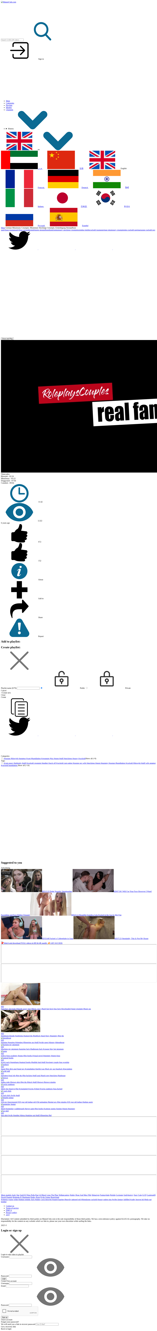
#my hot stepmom (56, 1049)
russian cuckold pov (147, 230)
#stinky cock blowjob (43, 1199)
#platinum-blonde (8, 1036)
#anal (42, 1036)
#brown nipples (49, 1082)
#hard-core (44, 1076)
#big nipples (61, 1102)
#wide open (43, 1042)
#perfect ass (39, 1069)
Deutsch (85, 188)
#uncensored (12, 1102)
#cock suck (5, 1062)
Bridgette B (17, 1197)
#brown (40, 1082)
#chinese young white (9, 1199)
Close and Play (7, 339)
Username (5, 1257)
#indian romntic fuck (26, 1199)
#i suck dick (5, 1095)
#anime (59, 1109)
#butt (3, 1109)
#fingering (44, 1115)
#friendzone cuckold (89, 1199)
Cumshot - (7, 483)
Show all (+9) (90, 758)
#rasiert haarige (58, 1199)
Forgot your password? (10, 1322)
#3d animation (41, 1102)
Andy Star (16, 1195)
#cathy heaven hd (137, 1199)
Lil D (144, 1195)
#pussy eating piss (105, 1199)
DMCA (9, 1210)
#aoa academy (11, 1056)
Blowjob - (7, 476)
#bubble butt (36, 1062)
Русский (41, 226)
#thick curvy (36, 1009)
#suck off (52, 763)
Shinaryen (95, 1195)
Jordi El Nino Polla (27, 1195)
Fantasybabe (105, 1195)
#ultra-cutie (5, 1082)
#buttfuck (36, 1036)
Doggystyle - (8, 481)
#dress (22, 1115)
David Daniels (6, 1197)
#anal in (11, 1089)
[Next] (2, 941)
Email (3, 1286)
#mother (45, 763)
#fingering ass (28, 1042)
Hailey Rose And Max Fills (80, 1195)
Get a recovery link (8, 1327)
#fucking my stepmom (9, 1049)
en (39, 149)
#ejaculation (67, 1069)
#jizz (51, 758)
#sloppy (51, 1042)
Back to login (6, 1329)
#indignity (18, 763)
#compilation (29, 1069)
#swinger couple (52, 1062)
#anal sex (20, 1069)
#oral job (11, 1076)
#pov (47, 1036)
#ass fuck (57, 1009)
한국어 (127, 206)
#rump (20, 1056)
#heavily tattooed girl (72, 1199)
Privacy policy (11, 1212)
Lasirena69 (151, 1195)
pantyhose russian (8, 230)
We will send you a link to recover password (18, 1324)
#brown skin (15, 1082)
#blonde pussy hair (23, 1009)
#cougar (45, 1049)
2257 (8, 1215)
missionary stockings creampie (66, 230)
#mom (56, 758)
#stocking (53, 1076)
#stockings (67, 758)
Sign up (4, 1317)
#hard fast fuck (47, 1009)
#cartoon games (49, 1109)
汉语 (81, 168)
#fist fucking (27, 1076)
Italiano (41, 206)
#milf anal (36, 1076)
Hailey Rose (35, 1197)
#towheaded (66, 1009)
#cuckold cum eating (64, 763)
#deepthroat (59, 1042)
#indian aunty (87, 1102)
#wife (12, 1095)
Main (3, 228)
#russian (6, 758)
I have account (6, 1320)
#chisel (36, 1089)
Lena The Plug (52, 1195)
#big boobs (27, 1056)
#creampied (23, 1089)
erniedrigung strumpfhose (39, 230)
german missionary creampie (113, 230)
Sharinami (26, 1197)
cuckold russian (96, 230)
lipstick (51, 230)
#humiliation (36, 758)
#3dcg (3, 1056)
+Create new (6, 693)
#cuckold (81, 758)
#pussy (75, 758)
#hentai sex (52, 1102)
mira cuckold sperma (132, 230)
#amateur (22, 758)
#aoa (58, 1056)
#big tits (60, 1036)
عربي (40, 168)
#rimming (19, 1042)
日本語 (84, 206)
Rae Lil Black (40, 1195)
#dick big (4, 1089)
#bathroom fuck (36, 1049)
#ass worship (64, 1062)
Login (4, 1279)
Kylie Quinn (45, 1197)
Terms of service (12, 1208)
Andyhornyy (128, 1195)
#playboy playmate (8, 1009)
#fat (16, 1089)
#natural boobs (25, 1062)
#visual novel (37, 1056)
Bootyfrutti (55, 1197)
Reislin (113, 1195)
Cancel (3, 690)
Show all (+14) (23, 765)
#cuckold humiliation (9, 765)
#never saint (29, 1109)
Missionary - (8, 478)
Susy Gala (138, 1195)
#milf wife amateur (148, 763)
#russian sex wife (80, 763)
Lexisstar (119, 1195)
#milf (61, 758)
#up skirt (4, 1115)
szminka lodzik (84, 230)
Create (3, 697)
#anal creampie (77, 1009)
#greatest (4, 1076)
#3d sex (4, 1102)
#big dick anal (11, 1069)
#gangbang (14, 1062)
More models (6, 1195)
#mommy (47, 1056)
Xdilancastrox (64, 1195)
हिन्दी (127, 188)
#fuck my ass (49, 1069)
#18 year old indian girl (26, 1102)
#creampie (45, 758)
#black (29, 1082)
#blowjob (14, 758)
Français (41, 188)
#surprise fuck (24, 1049)
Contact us (10, 1206)
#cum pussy (8, 763)
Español (85, 226)
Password (4, 1276)
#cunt (28, 758)
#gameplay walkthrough (14, 1109)
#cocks (31, 1089)
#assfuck (58, 1069)
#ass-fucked (57, 1089)
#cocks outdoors (46, 1089)
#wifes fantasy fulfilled (121, 1199)
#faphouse (61, 1076)
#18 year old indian (74, 1102)
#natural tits (27, 1036)
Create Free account (8, 1281)
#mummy (105, 763)
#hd (50, 1115)
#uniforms (19, 1036)
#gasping (11, 1042)
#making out (30, 1115)
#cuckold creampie (34, 763)
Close (3, 695)
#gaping (4, 1042)
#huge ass (87, 1009)
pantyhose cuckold (22, 230)
